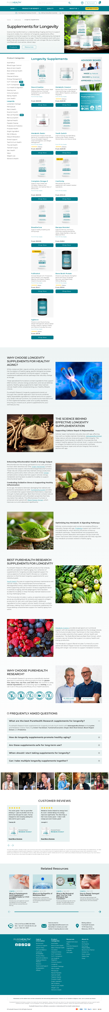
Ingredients (70, 948)
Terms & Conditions (42, 958)
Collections (17, 19)
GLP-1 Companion (15, 85)
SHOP (12, 8)
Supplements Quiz (72, 942)
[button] (70, 3)
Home (9, 19)
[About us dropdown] (78, 8)
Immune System (12, 93)
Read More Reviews (15, 839)
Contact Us (85, 952)
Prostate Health (12, 128)
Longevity (10, 101)
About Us (84, 942)
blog (61, 8)
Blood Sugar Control (14, 65)
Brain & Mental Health (14, 71)
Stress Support (12, 139)
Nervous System (12, 118)
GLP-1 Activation (14, 82)
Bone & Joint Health (14, 68)
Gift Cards (69, 952)
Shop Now (42, 105)
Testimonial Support (42, 966)
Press (83, 958)
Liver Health (11, 98)
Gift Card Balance (41, 950)
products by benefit (30, 8)
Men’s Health (11, 109)
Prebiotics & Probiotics (14, 126)
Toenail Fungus (12, 148)
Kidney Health (12, 96)
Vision (9, 153)
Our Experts (85, 944)
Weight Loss (11, 156)
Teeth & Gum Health (14, 142)
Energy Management (14, 79)
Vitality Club (85, 956)
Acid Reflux (11, 63)
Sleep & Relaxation (13, 137)
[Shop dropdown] (15, 8)
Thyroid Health (12, 145)
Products (13, 47)
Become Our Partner (88, 950)
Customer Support (41, 945)
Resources (29, 47)
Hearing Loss (11, 90)
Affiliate (38, 970)
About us (73, 8)
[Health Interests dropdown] (40, 8)
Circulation (11, 73)
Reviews (38, 964)
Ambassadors (40, 968)
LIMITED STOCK (92, 8)
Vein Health (11, 150)
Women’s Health (12, 158)
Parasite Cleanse (12, 123)
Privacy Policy (40, 956)
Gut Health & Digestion (15, 87)
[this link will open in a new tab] (16, 944)
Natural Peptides (15, 115)
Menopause (11, 106)
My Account (91, 3)
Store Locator (86, 954)
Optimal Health (12, 120)
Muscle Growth (12, 112)
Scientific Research (72, 946)
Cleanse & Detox (12, 76)
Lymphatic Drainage (14, 104)
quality (50, 8)
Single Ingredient (13, 131)
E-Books (69, 950)
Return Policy (40, 947)
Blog (68, 944)
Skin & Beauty (12, 134)
